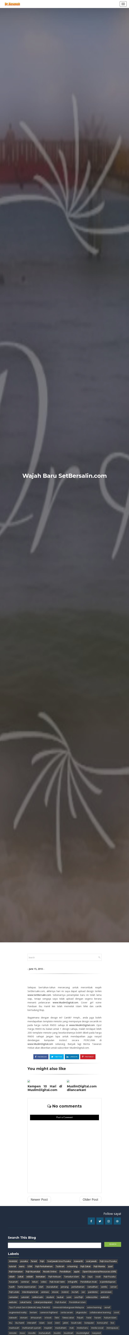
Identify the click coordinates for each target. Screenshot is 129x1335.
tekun (35, 1281)
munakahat (52, 1286)
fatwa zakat (68, 1317)
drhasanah (36, 1317)
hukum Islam (110, 1317)
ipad (110, 1266)
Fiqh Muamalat (33, 1271)
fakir (57, 1317)
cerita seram (67, 1312)
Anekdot (13, 1261)
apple (76, 1271)
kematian (40, 1276)
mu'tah (75, 1292)
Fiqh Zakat (85, 1266)
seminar (25, 1281)
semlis (104, 1286)
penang (64, 1286)
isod (50, 1322)
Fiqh (42, 1261)
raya (90, 1276)
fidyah (80, 1317)
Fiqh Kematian (16, 1271)
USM (30, 1266)
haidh (12, 1286)
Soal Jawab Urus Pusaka (59, 1261)
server (113, 1286)
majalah (48, 1327)
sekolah (25, 1297)
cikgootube (81, 1312)
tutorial (12, 1266)
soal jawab (91, 1261)
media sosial (97, 1327)
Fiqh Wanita (99, 1266)
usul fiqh (79, 1297)
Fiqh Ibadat (60, 1302)
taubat (60, 1297)
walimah (105, 1297)
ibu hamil (19, 1322)
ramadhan (93, 1286)
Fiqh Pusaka (109, 1276)
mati (72, 1327)
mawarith (78, 1261)
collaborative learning (100, 1312)
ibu (10, 1322)
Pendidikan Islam (77, 1302)
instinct (65, 1292)
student (50, 1297)
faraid (34, 1261)
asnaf (107, 1307)
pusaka (24, 1261)
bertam (33, 1312)
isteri (57, 1322)
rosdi (98, 1276)
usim (69, 1297)
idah (41, 1286)
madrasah (14, 1327)
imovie (55, 1292)
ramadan (13, 1297)
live (112, 1322)
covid (116, 1312)
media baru (82, 1327)
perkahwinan (78, 1286)
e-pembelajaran (107, 1281)
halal (89, 1317)
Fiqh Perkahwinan (44, 1266)
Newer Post (39, 1199)
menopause (112, 1327)
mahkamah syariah (31, 1327)
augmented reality (18, 1312)
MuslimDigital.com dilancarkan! (82, 1088)
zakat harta (25, 1302)
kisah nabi (76, 1322)
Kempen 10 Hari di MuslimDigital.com (45, 1088)
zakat (20, 1276)
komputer (89, 1322)
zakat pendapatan (43, 1302)
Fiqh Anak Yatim (57, 1281)
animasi (45, 1292)
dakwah (13, 1317)
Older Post (90, 1199)
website (13, 1302)
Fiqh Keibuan (54, 1276)
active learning (94, 1307)
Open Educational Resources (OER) (99, 1271)
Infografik (72, 1281)
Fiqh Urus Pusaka (108, 1261)
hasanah (13, 1281)
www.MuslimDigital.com (65, 1002)
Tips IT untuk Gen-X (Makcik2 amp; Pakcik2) (29, 1307)
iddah (12, 1276)
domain (23, 1317)
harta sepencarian (27, 1286)
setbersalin (37, 1297)
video (43, 1281)
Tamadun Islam (71, 1276)
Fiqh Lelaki (14, 1292)
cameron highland (48, 1312)
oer (83, 1292)
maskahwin (60, 1327)
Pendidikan (65, 1271)
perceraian (106, 1292)
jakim (65, 1322)
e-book (48, 1317)
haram (98, 1317)
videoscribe (91, 1297)
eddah (30, 1276)
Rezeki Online (49, 1271)
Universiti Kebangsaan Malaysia (68, 1307)
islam (41, 1322)
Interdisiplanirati (30, 1292)
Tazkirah (60, 1266)
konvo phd (102, 1322)
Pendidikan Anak (89, 1281)
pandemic (93, 1292)
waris (21, 1266)
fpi (83, 1276)
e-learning (72, 1266)
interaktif (31, 1322)
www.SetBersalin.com (39, 994)
